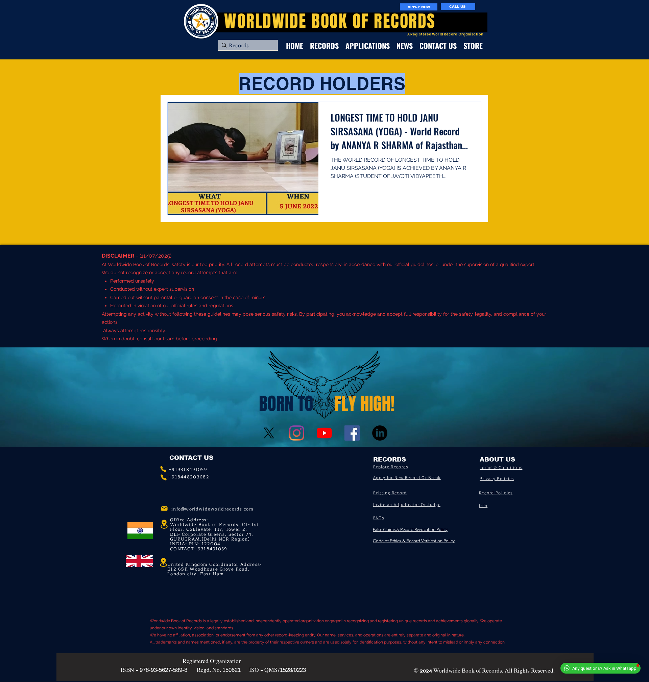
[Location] (163, 562)
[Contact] (163, 469)
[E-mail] (164, 508)
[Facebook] (352, 433)
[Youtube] (324, 433)
